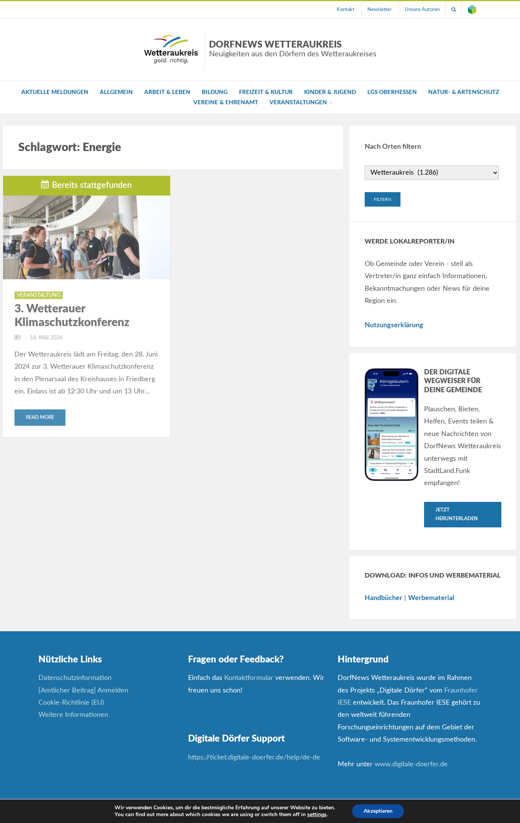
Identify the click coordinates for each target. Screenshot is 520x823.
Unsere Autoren (422, 9)
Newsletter (379, 9)
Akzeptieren (378, 811)
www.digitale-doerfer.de (411, 764)
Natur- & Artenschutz (463, 92)
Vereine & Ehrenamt (225, 102)
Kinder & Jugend (330, 92)
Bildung (215, 92)
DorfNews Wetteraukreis (292, 49)
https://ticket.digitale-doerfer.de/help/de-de (255, 757)
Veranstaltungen (298, 102)
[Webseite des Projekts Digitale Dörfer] (472, 9)
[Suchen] (454, 9)
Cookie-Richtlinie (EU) (71, 702)
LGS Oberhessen (392, 92)
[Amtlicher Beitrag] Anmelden (83, 690)
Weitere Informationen (73, 715)
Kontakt (345, 9)
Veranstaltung (39, 295)
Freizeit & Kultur (266, 92)
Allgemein (116, 92)
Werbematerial (431, 598)
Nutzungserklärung (394, 325)
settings (317, 814)
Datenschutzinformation (75, 678)
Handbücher (383, 598)
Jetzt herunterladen (456, 514)
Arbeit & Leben (167, 92)
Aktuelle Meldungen (54, 92)
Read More (40, 417)
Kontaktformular (248, 678)
